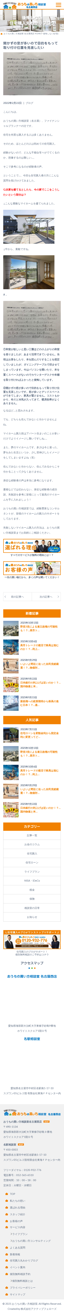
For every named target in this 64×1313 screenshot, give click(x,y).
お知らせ (32, 916)
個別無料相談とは (22, 1280)
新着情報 (15, 1254)
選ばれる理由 (17, 1207)
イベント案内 (17, 1267)
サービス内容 (17, 1227)
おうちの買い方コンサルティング (31, 1240)
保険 (32, 898)
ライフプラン (32, 871)
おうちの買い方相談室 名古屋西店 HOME (22, 33)
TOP (12, 1193)
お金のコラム (32, 844)
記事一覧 (32, 835)
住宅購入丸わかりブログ (24, 1260)
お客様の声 (16, 1221)
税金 (32, 889)
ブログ (29, 102)
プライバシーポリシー (22, 1287)
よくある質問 (17, 1247)
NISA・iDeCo (32, 880)
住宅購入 (32, 853)
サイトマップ (17, 1294)
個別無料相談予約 (20, 1273)
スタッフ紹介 (17, 1214)
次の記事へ (46, 596)
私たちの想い (17, 1200)
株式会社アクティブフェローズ (38, 1308)
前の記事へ (17, 596)
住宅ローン (32, 862)
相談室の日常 (32, 907)
